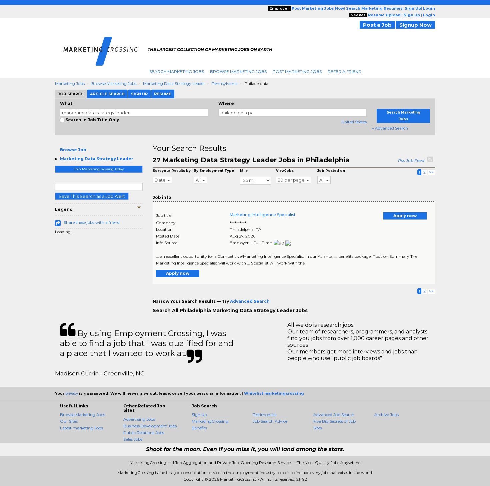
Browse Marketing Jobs (238, 71)
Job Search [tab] (71, 94)
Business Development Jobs (150, 425)
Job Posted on (331, 171)
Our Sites (69, 421)
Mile (244, 171)
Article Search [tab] (107, 94)
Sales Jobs (132, 439)
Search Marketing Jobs (176, 71)
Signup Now (415, 25)
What (66, 103)
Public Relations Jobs (143, 432)
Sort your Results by (172, 171)
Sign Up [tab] (139, 94)
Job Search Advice (270, 421)
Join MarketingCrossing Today (99, 169)
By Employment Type (214, 171)
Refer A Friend (345, 71)
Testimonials (264, 414)
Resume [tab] (162, 94)
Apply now (405, 215)
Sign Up (199, 414)
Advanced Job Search (333, 414)
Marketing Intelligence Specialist (263, 214)
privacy (71, 393)
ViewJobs (285, 171)
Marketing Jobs (70, 83)
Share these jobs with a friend (92, 222)
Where (226, 103)
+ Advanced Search (390, 128)
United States (354, 121)
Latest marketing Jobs (81, 427)
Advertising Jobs (139, 419)
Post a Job (377, 25)
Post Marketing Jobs (297, 71)
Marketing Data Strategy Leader (174, 83)
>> (431, 172)
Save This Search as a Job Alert (92, 196)
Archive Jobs (386, 414)
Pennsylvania (225, 83)
